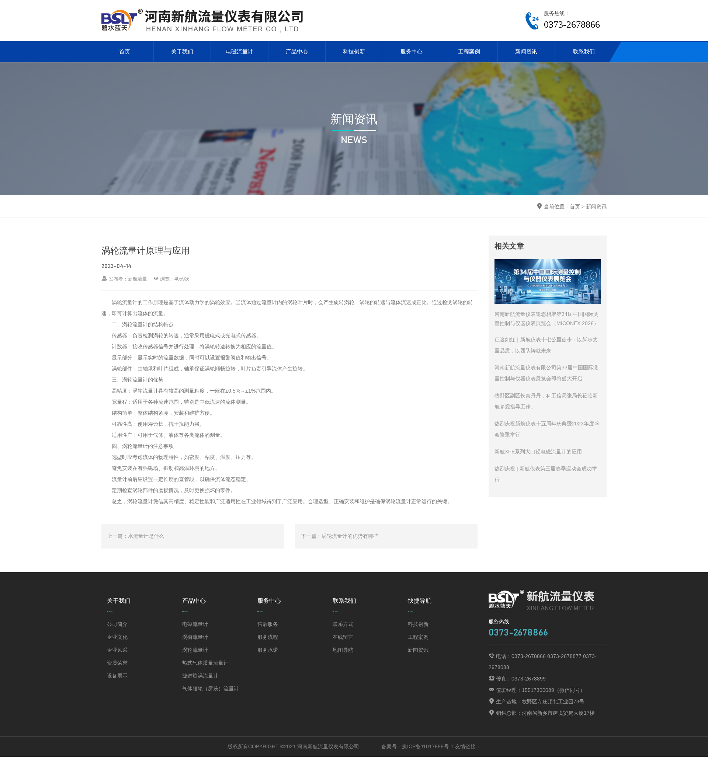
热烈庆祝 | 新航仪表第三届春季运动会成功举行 (545, 474)
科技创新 (354, 51)
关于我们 (182, 51)
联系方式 (343, 624)
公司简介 (117, 624)
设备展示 (117, 676)
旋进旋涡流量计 (200, 676)
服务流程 (267, 637)
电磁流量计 (239, 51)
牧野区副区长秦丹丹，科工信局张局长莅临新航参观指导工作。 (546, 401)
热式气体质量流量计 (205, 663)
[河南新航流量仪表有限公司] (205, 20)
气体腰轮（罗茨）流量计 (210, 689)
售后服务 (267, 624)
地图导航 (343, 650)
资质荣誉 (117, 663)
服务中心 (411, 51)
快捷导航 (419, 601)
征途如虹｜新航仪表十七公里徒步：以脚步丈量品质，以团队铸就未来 (546, 345)
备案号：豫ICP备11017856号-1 (417, 746)
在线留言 (343, 637)
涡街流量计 (195, 637)
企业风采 (117, 650)
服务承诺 (267, 650)
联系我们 (584, 51)
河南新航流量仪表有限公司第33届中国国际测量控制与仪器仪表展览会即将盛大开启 (546, 373)
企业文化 (117, 637)
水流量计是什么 (146, 536)
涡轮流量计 (195, 650)
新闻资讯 (526, 51)
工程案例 (469, 51)
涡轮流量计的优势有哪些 (350, 536)
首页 (124, 51)
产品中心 (297, 51)
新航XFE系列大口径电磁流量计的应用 (538, 452)
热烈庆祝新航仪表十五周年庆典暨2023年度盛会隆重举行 (546, 429)
